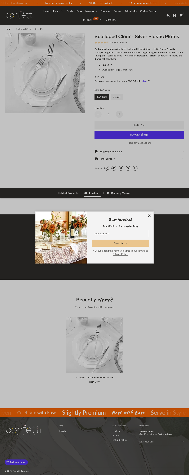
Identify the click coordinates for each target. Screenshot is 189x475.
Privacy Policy (120, 254)
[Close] (149, 215)
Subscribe (118, 243)
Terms (141, 250)
